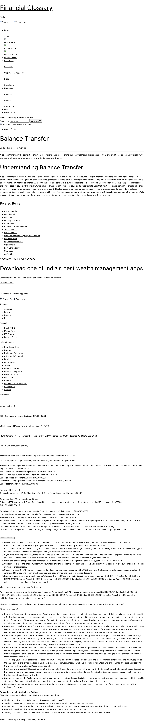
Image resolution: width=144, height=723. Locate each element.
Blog (6, 318)
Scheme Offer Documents (15, 384)
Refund (7, 380)
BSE (118, 529)
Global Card (9, 245)
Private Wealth (10, 58)
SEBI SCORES (35, 520)
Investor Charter (11, 368)
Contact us (9, 350)
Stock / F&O (9, 328)
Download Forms (11, 374)
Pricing (7, 312)
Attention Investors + (7, 538)
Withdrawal (9, 223)
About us (8, 309)
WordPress (42, 719)
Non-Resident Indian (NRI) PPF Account (22, 236)
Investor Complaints (13, 371)
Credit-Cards (10, 129)
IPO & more (9, 334)
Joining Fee (9, 254)
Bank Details (9, 387)
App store (20, 299)
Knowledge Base (11, 347)
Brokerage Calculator (13, 353)
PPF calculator (10, 239)
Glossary (8, 390)
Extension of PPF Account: (16, 226)
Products (8, 30)
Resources (8, 61)
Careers (7, 315)
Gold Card (8, 251)
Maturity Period (11, 211)
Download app (10, 112)
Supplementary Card (13, 242)
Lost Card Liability (12, 248)
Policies (7, 359)
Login (6, 109)
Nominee (8, 217)
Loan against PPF (12, 220)
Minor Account (10, 233)
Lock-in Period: (11, 214)
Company (8, 88)
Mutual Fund (9, 331)
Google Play (8, 299)
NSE (124, 529)
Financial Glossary (26, 7)
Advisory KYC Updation (14, 356)
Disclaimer (8, 377)
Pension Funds (10, 337)
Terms (7, 365)
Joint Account (10, 229)
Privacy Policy (10, 362)
